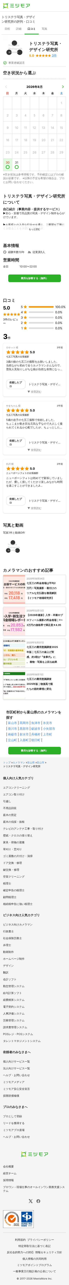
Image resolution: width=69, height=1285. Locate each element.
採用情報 (8, 1180)
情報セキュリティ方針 (48, 1252)
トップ (7, 762)
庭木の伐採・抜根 (14, 821)
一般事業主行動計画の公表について (34, 1271)
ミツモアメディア (14, 1082)
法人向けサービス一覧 (16, 1068)
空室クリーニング (14, 876)
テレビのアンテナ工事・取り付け (23, 828)
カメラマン (19, 762)
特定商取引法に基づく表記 (34, 1246)
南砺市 (12, 734)
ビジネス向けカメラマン (18, 924)
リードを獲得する (14, 1123)
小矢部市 (49, 728)
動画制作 (8, 951)
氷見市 (47, 723)
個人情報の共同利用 (34, 1258)
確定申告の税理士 (14, 890)
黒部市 (24, 728)
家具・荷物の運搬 (14, 842)
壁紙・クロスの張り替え (18, 835)
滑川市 (12, 728)
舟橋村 (35, 734)
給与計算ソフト (12, 993)
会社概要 (8, 1166)
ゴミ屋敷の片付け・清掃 (18, 856)
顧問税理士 (9, 897)
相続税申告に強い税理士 (18, 903)
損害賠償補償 (11, 1095)
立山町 (12, 740)
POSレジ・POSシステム (18, 1034)
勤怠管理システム (14, 986)
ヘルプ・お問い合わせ (16, 1075)
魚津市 (35, 723)
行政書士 (8, 931)
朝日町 (35, 740)
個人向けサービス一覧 (16, 1061)
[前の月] (6, 87)
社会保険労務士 (12, 938)
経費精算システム (14, 999)
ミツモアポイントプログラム (34, 1265)
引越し (7, 801)
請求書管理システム (15, 1027)
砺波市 (35, 728)
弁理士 (7, 945)
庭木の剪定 (9, 814)
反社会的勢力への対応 (20, 1252)
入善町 (24, 740)
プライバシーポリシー (40, 1239)
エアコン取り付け (14, 794)
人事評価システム (14, 1013)
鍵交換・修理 (11, 869)
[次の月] (63, 87)
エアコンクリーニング (16, 787)
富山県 (31, 762)
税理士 (7, 883)
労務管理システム (14, 1020)
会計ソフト (9, 979)
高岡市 (24, 723)
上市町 (47, 734)
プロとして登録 (12, 1116)
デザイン (8, 965)
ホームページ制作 (14, 958)
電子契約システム (14, 1006)
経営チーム (9, 1173)
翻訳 (5, 972)
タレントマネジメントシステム (22, 1040)
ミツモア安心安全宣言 (16, 1088)
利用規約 (20, 1239)
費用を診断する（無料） (34, 278)
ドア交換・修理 (12, 862)
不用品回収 (9, 808)
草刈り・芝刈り (12, 849)
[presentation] (7, 29)
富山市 (12, 723)
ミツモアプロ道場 (14, 1129)
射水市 (24, 734)
